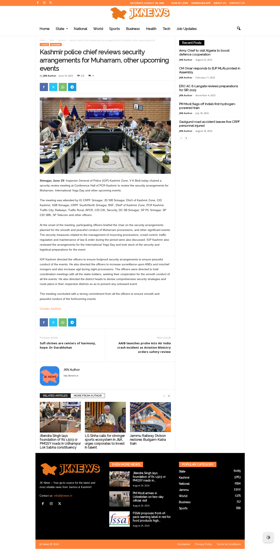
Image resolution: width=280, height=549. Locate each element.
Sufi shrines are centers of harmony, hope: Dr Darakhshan (68, 345)
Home (45, 29)
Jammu (184, 489)
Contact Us (237, 3)
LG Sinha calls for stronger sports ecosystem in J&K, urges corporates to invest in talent (105, 441)
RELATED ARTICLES (55, 395)
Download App (201, 3)
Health (151, 29)
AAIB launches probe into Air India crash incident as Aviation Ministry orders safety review (144, 347)
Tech (166, 29)
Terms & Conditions (229, 544)
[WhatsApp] (63, 87)
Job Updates (186, 29)
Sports (114, 29)
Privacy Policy (203, 544)
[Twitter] (50, 3)
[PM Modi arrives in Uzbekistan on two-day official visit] (119, 499)
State (60, 29)
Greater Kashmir (50, 308)
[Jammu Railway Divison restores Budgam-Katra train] (150, 417)
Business (133, 29)
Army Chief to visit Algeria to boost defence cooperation (204, 52)
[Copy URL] (81, 87)
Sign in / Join (179, 3)
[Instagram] (44, 3)
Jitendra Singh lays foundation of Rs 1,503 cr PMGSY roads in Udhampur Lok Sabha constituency (60, 441)
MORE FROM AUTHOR (88, 395)
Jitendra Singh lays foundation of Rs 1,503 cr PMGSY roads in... (149, 476)
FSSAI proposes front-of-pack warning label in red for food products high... (152, 517)
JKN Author (49, 75)
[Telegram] (72, 87)
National (80, 29)
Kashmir (62, 40)
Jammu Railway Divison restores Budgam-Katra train (148, 439)
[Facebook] (37, 3)
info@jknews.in (63, 495)
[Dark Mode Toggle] (268, 537)
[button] (238, 28)
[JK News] (140, 13)
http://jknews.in (71, 375)
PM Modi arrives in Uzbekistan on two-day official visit (148, 496)
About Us (220, 3)
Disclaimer (184, 544)
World (98, 29)
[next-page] (169, 396)
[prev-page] (164, 396)
